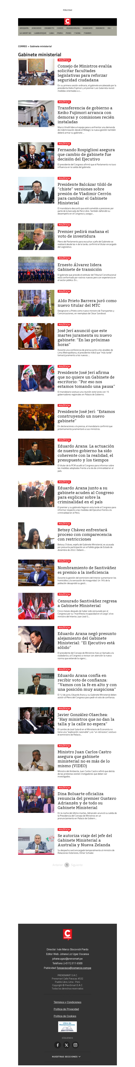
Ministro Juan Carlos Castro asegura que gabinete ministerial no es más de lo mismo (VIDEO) (84, 759)
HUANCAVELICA (73, 28)
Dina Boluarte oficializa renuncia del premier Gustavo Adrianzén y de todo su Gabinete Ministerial (87, 801)
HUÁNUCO (100, 28)
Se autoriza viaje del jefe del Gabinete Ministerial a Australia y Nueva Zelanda (85, 840)
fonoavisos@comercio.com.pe (74, 968)
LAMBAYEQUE (40, 33)
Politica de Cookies (65, 1016)
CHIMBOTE (49, 28)
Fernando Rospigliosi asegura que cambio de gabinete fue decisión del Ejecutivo (86, 154)
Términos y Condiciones (67, 1002)
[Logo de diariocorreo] (67, 22)
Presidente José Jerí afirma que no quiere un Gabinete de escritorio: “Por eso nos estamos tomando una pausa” (86, 379)
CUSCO (60, 28)
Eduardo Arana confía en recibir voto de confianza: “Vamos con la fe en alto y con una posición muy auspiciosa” (87, 682)
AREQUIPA (24, 28)
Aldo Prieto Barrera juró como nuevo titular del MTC (87, 303)
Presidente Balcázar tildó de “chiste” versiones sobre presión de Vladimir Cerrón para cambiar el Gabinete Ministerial (85, 193)
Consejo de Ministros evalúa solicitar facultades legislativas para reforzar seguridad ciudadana (85, 73)
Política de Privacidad (66, 1009)
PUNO (68, 33)
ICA (109, 28)
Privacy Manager (67, 996)
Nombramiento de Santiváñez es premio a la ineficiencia (87, 570)
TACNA (77, 33)
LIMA (52, 33)
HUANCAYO (87, 28)
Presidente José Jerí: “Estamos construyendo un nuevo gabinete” (86, 416)
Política (64, 60)
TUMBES (88, 33)
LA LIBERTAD (25, 33)
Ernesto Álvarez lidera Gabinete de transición (80, 267)
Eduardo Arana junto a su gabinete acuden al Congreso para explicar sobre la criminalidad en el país (86, 495)
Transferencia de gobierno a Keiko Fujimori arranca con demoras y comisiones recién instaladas (86, 115)
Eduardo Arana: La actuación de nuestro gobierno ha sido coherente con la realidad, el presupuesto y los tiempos (86, 453)
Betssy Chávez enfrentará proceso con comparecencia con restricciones (85, 535)
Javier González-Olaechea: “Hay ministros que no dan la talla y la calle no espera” (86, 719)
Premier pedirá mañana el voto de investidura (83, 234)
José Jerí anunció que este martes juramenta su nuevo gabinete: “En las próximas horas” (85, 337)
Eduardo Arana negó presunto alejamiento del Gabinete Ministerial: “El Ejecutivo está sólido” (87, 640)
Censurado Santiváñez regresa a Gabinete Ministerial (87, 603)
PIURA (60, 33)
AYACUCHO (36, 28)
